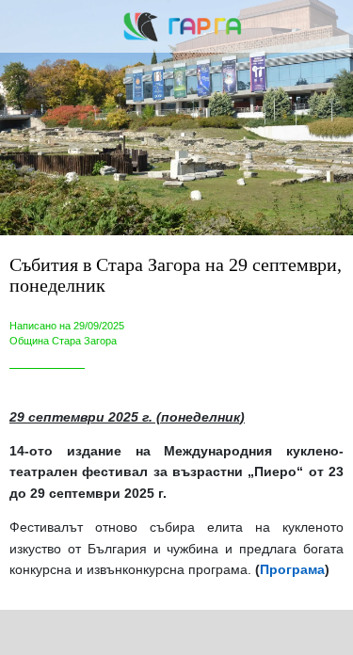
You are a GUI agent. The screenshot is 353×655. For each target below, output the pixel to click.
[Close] (26, 26)
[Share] (96, 632)
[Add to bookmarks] (257, 632)
